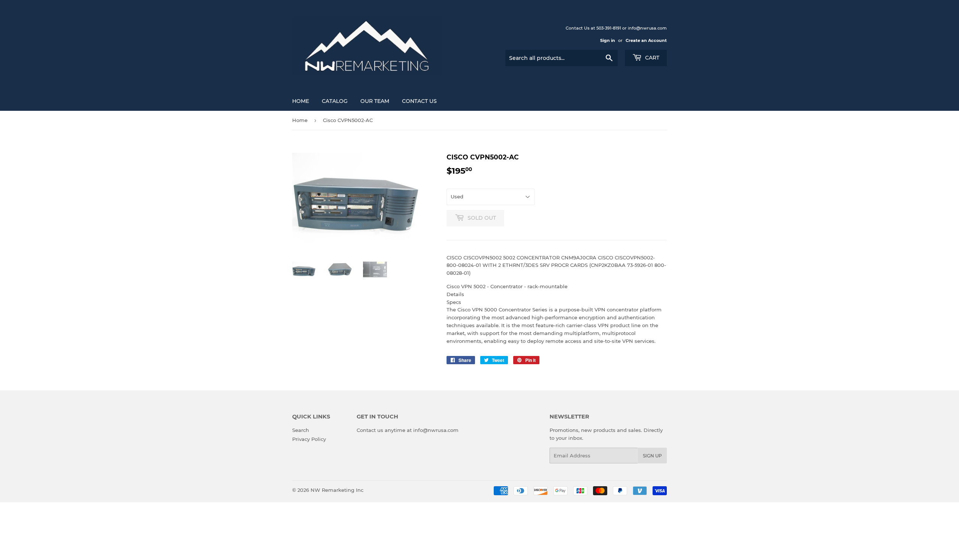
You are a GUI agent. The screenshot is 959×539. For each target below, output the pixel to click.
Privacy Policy (309, 439)
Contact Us (419, 101)
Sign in (607, 40)
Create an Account (646, 40)
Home (300, 101)
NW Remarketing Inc (337, 490)
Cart (651, 57)
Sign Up (652, 456)
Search (300, 430)
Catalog (335, 101)
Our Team (374, 101)
